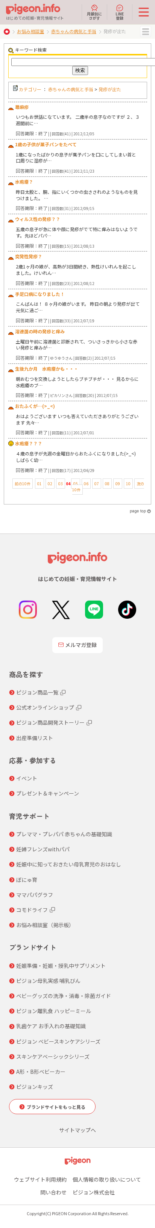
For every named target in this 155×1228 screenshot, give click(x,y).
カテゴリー (30, 89)
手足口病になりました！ (40, 294)
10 (128, 483)
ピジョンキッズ (34, 1086)
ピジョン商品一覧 (37, 692)
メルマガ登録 (81, 644)
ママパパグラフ (34, 894)
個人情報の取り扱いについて (107, 1179)
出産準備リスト (34, 738)
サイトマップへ (77, 1130)
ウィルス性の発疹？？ (37, 219)
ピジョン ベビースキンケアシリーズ (58, 1041)
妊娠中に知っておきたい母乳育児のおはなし (68, 864)
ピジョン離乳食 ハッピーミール (53, 1011)
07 (96, 483)
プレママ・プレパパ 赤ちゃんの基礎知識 (64, 834)
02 (50, 483)
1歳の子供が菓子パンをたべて (46, 144)
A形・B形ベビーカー (40, 1071)
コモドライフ (32, 910)
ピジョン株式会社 (94, 1192)
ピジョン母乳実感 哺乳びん (48, 980)
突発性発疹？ (28, 256)
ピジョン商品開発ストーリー (50, 722)
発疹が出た (110, 89)
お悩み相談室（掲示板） (45, 925)
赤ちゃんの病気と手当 (73, 31)
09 (117, 483)
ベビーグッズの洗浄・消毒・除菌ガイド (63, 996)
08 (107, 483)
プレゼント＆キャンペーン (47, 793)
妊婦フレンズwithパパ (43, 849)
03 (60, 483)
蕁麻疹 (22, 107)
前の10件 (22, 483)
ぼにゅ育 (26, 879)
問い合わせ (53, 1192)
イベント (26, 778)
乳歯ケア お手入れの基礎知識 (51, 1026)
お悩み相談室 (30, 31)
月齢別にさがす (94, 15)
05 (75, 483)
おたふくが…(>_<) (35, 406)
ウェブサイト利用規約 (40, 1179)
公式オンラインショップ (45, 707)
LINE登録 (119, 15)
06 (86, 483)
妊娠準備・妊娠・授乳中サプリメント (61, 965)
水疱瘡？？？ (28, 443)
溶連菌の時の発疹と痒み (40, 331)
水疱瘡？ (24, 181)
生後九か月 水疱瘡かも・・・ (46, 368)
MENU (145, 31)
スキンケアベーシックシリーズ (53, 1056)
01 (39, 483)
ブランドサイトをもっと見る (56, 1107)
